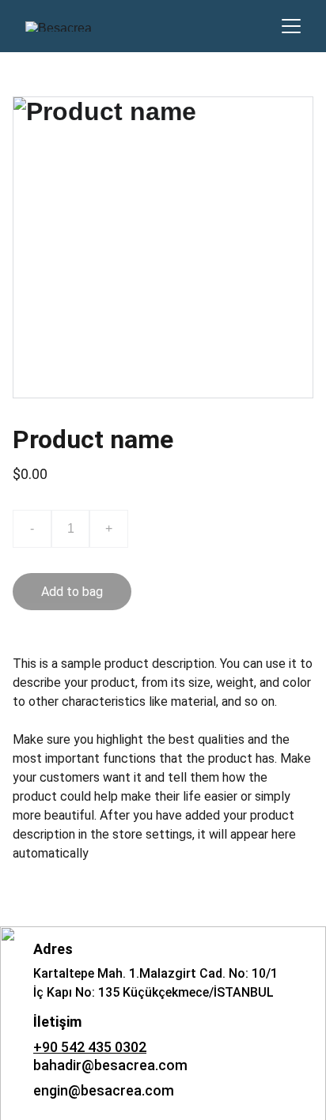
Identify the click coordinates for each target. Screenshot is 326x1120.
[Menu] (291, 26)
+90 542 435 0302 (89, 1047)
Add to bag (72, 591)
